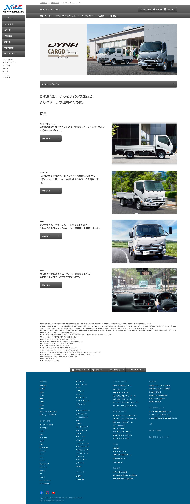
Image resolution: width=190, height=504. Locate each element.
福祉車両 (78, 466)
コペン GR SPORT (45, 483)
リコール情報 (6, 65)
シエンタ (42, 477)
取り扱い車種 (45, 420)
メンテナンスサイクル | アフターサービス (125, 405)
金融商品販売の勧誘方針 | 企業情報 (123, 479)
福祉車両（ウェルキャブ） (159, 437)
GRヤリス (42, 451)
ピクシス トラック (81, 384)
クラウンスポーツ (81, 414)
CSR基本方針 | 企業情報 (120, 472)
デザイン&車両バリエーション (66, 16)
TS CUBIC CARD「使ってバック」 (122, 435)
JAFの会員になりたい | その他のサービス (125, 415)
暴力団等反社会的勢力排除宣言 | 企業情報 (125, 475)
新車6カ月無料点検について (121, 385)
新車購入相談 (147, 9)
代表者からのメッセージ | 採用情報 (159, 385)
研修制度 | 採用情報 (155, 392)
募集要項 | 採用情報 (155, 402)
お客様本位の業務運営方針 (120, 455)
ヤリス (42, 454)
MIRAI (77, 420)
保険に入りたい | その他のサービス (123, 422)
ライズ (42, 441)
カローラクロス (80, 437)
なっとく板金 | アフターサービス (122, 399)
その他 (115, 444)
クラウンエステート (82, 417)
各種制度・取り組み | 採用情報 (158, 395)
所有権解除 (6, 74)
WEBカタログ (171, 9)
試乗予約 (159, 9)
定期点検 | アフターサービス (121, 392)
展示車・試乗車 (155, 430)
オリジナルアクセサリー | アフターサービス (126, 402)
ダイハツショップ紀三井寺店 (48, 412)
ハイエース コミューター (83, 401)
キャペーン (80, 472)
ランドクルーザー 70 (82, 450)
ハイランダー (80, 394)
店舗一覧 (43, 381)
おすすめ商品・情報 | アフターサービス (124, 396)
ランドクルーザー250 (82, 446)
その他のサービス (120, 411)
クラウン (79, 407)
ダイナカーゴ (80, 463)
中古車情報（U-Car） (157, 407)
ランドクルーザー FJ (82, 453)
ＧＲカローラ (80, 440)
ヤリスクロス (44, 438)
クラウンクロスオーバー (83, 410)
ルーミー (42, 461)
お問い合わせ (6, 77)
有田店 (42, 402)
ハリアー (42, 431)
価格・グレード (45, 16)
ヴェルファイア (44, 464)
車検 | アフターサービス (120, 389)
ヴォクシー (43, 470)
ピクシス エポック (45, 480)
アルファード (44, 467)
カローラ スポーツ (81, 430)
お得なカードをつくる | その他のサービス (125, 419)
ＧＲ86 (78, 387)
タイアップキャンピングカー (121, 438)
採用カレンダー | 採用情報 (157, 398)
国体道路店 (43, 385)
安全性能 (113, 16)
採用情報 (5, 71)
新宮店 (42, 408)
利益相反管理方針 (118, 458)
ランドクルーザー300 (82, 443)
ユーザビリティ (87, 16)
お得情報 (78, 476)
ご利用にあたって (8, 59)
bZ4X (41, 444)
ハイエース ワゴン (81, 397)
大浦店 (42, 392)
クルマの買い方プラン (119, 425)
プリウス (78, 424)
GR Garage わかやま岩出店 (48, 415)
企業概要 (5, 68)
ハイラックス (80, 391)
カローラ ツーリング (82, 427)
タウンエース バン (81, 460)
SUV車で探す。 (44, 428)
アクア (41, 457)
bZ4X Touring (44, 447)
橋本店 (42, 398)
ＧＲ (151, 424)
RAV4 (41, 434)
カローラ (78, 433)
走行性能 (101, 16)
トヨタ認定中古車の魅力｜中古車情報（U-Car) (163, 418)
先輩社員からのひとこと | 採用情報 (159, 389)
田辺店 (42, 405)
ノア (41, 474)
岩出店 (42, 395)
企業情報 (116, 468)
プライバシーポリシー (9, 62)
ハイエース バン (81, 404)
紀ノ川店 (42, 389)
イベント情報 (80, 479)
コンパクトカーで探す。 (47, 425)
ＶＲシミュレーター (118, 428)
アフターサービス (120, 381)
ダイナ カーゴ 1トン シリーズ (50, 9)
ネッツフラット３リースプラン (122, 432)
